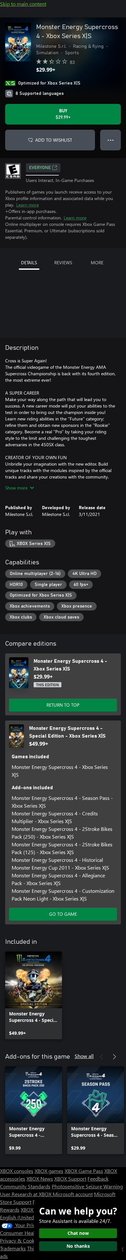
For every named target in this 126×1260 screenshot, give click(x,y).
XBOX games (49, 1170)
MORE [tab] (97, 262)
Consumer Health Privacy (28, 1232)
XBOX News (39, 1178)
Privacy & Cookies (20, 1240)
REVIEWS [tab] (63, 262)
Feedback (98, 1178)
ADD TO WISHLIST (53, 140)
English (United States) (25, 1217)
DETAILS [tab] (29, 262)
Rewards (9, 1209)
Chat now (78, 1233)
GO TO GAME (63, 914)
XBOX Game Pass (84, 1170)
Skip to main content (23, 3)
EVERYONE (40, 168)
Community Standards (25, 1186)
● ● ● (111, 140)
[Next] (114, 1056)
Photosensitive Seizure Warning (87, 1186)
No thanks (78, 1246)
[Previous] (101, 1056)
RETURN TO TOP (63, 705)
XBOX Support (70, 1178)
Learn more (27, 205)
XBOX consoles (16, 1170)
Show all (84, 1056)
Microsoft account (73, 1194)
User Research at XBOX (26, 1194)
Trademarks (13, 1248)
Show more (16, 488)
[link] (33, 995)
